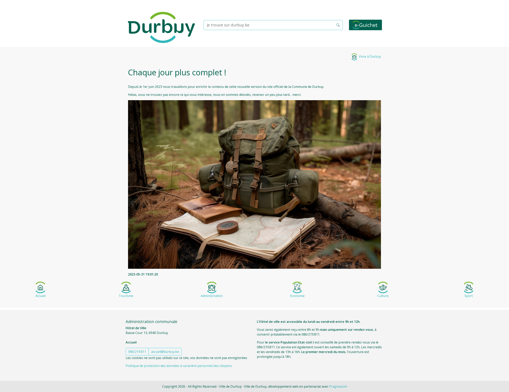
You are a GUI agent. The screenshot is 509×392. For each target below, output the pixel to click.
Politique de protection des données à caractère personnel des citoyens (179, 366)
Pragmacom (338, 386)
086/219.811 (137, 351)
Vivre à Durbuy (369, 56)
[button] (338, 25)
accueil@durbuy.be (165, 351)
